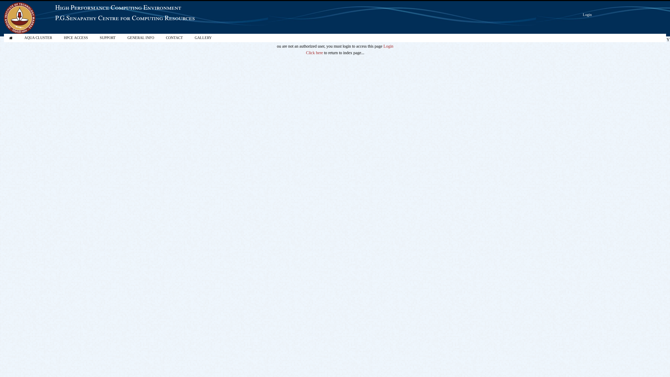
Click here (314, 53)
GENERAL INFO (140, 38)
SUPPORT (108, 38)
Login (587, 15)
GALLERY (203, 38)
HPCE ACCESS (76, 38)
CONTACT (174, 38)
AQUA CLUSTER (38, 38)
